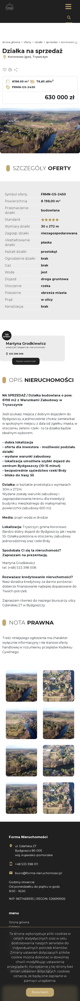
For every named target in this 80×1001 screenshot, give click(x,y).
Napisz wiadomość (26, 361)
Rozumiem (40, 992)
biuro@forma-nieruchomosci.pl (38, 873)
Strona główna (19, 922)
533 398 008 (16, 353)
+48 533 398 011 (26, 864)
